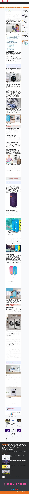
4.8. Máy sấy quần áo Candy (11, 48)
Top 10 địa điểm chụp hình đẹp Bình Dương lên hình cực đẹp (26, 36)
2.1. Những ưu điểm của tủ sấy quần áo (12, 37)
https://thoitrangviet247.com (11, 408)
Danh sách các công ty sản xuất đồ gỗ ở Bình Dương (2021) (19, 425)
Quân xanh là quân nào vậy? (19, 434)
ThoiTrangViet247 (4, 7)
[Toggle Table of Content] (19, 34)
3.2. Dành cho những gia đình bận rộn (12, 40)
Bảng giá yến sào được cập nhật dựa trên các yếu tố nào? (26, 32)
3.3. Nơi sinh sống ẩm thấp (11, 41)
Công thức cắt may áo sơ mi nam (13, 434)
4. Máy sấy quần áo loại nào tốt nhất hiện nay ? (12, 42)
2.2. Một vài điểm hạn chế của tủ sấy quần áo (13, 38)
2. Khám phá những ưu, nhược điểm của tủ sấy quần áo (13, 36)
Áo (6, 11)
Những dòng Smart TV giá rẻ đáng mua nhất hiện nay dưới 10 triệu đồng (26, 17)
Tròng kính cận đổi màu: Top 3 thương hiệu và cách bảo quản (26, 22)
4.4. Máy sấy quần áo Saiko (11, 45)
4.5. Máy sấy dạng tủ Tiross (11, 46)
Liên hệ (21, 491)
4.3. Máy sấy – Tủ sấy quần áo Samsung (12, 44)
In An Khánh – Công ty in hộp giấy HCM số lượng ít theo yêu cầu (26, 12)
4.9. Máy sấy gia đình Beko (11, 49)
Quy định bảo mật (24, 491)
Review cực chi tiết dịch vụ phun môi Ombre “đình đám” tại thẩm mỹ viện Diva (26, 27)
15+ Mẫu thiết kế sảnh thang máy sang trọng (8, 424)
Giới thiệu (18, 491)
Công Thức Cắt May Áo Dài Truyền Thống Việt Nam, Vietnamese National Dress (7, 436)
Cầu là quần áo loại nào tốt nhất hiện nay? (13, 425)
